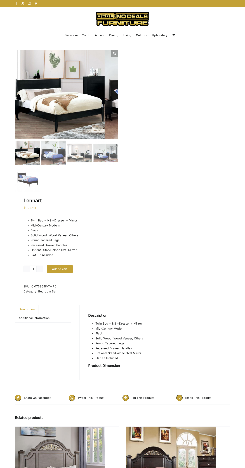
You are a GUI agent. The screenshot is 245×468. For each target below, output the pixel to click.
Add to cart (59, 269)
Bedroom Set (47, 291)
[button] (114, 53)
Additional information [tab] (34, 318)
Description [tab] (27, 309)
